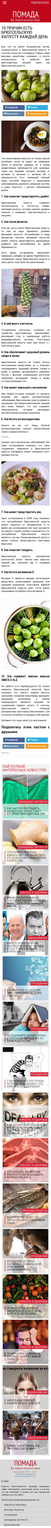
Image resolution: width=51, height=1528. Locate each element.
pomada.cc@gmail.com (25, 1476)
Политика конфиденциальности (20, 1500)
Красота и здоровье (15, 1505)
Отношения (10, 1515)
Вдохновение (12, 1525)
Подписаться (40, 2)
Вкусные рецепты (14, 1510)
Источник (5, 753)
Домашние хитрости (16, 1520)
